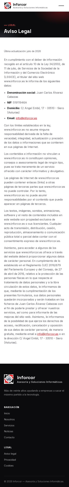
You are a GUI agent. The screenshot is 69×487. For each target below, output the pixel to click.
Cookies (9, 465)
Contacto (9, 437)
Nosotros (9, 419)
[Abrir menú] (61, 5)
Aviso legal (10, 453)
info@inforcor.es (26, 118)
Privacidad (10, 459)
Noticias (8, 431)
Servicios (9, 425)
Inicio (7, 413)
